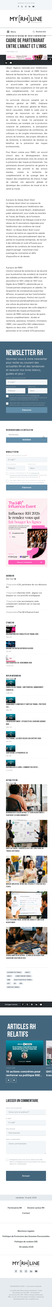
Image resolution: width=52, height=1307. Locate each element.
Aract (9, 976)
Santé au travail (13, 987)
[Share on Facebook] (50, 59)
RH (15, 983)
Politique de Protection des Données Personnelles (26, 1236)
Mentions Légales (26, 1231)
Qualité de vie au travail (23, 979)
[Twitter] (22, 6)
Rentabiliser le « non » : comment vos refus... (22, 767)
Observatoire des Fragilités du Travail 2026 (22, 634)
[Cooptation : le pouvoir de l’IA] (10, 748)
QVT (8, 983)
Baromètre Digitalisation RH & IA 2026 (19, 649)
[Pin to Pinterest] (31, 1004)
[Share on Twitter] (27, 1004)
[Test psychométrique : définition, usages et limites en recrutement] (26, 905)
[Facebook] (18, 6)
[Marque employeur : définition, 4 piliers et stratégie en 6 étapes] (26, 869)
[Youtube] (33, 6)
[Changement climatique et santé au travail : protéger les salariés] (10, 700)
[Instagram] (26, 6)
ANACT (27, 972)
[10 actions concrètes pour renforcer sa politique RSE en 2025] (24, 1053)
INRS (8, 979)
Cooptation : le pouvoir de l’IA (17, 753)
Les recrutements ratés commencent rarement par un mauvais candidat (23, 604)
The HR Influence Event (28, 612)
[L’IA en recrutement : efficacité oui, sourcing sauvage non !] (10, 717)
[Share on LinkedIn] (6, 62)
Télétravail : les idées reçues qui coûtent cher (23, 739)
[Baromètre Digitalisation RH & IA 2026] (10, 644)
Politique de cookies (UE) (26, 1241)
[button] (8, 1080)
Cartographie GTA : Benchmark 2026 (19, 663)
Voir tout (10, 579)
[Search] (39, 32)
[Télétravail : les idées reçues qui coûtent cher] (10, 734)
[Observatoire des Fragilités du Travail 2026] (10, 630)
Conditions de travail (23, 976)
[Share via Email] (10, 62)
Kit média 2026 (26, 1247)
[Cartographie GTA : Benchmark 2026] (10, 658)
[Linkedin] (29, 6)
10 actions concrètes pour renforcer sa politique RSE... (24, 1073)
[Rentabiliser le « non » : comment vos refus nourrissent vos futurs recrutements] (10, 763)
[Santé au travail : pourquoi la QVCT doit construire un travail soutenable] (26, 833)
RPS (21, 983)
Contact (26, 1213)
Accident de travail (14, 972)
